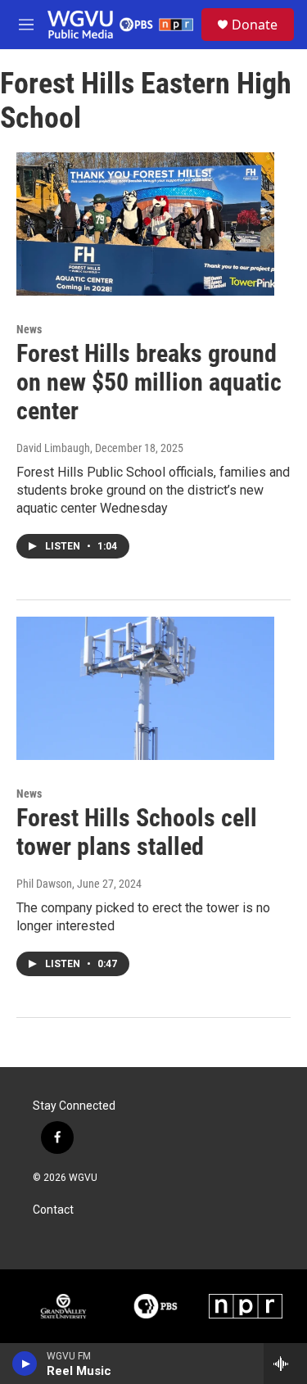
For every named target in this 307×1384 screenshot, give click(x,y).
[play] (25, 1363)
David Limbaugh (53, 448)
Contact (53, 1210)
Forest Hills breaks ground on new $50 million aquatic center (149, 382)
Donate (255, 24)
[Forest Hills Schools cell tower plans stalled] (145, 689)
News (29, 329)
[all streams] (285, 1363)
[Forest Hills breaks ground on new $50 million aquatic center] (145, 224)
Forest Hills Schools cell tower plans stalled (136, 832)
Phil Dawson (44, 883)
